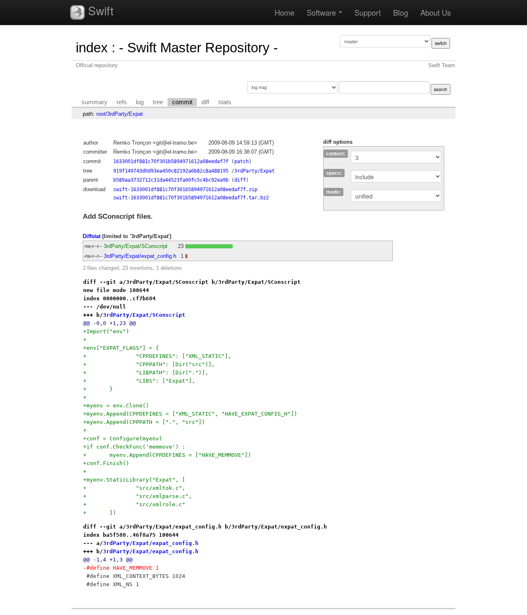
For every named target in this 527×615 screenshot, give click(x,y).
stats (224, 102)
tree (158, 102)
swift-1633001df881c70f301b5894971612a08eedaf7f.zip (185, 189)
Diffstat (91, 236)
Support (367, 12)
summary (94, 102)
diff (205, 102)
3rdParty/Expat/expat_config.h (140, 256)
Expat (136, 114)
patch (241, 161)
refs (122, 102)
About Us (435, 12)
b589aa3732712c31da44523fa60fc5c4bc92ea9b (171, 180)
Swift (99, 10)
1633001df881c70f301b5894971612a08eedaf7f (171, 161)
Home (284, 12)
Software (322, 12)
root (100, 114)
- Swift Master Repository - (198, 47)
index (92, 47)
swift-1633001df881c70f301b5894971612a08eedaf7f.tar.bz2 (191, 198)
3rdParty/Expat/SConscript (136, 246)
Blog (400, 12)
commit (182, 102)
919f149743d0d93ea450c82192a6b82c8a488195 (171, 171)
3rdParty (117, 114)
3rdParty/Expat (254, 171)
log (140, 102)
